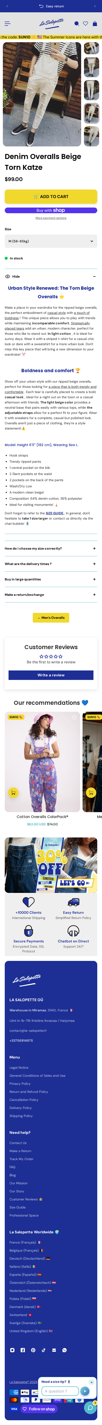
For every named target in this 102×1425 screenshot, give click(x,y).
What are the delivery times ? (28, 564)
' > (18, 6)
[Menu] (7, 24)
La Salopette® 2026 (23, 1382)
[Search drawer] (76, 23)
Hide (16, 276)
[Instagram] (12, 1350)
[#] (51, 865)
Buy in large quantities (23, 579)
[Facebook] (23, 1350)
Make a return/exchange (24, 595)
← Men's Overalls (51, 617)
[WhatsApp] (64, 1350)
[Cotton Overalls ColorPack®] (42, 762)
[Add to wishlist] (74, 717)
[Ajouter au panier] (13, 793)
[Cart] (94, 23)
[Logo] (51, 23)
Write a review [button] (51, 675)
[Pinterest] (33, 1350)
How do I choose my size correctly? (33, 548)
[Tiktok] (43, 1350)
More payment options (51, 218)
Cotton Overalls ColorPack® (42, 816)
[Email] (54, 1350)
